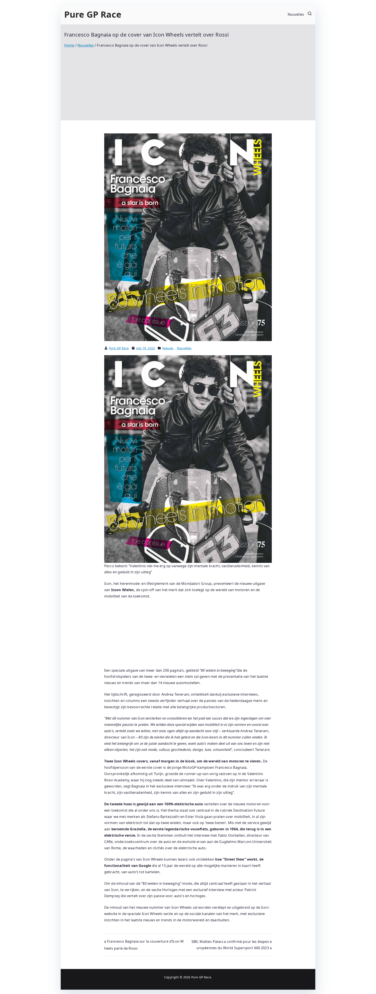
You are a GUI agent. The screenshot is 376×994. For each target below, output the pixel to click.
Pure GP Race (92, 14)
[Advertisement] (188, 81)
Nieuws (167, 348)
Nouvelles (296, 14)
